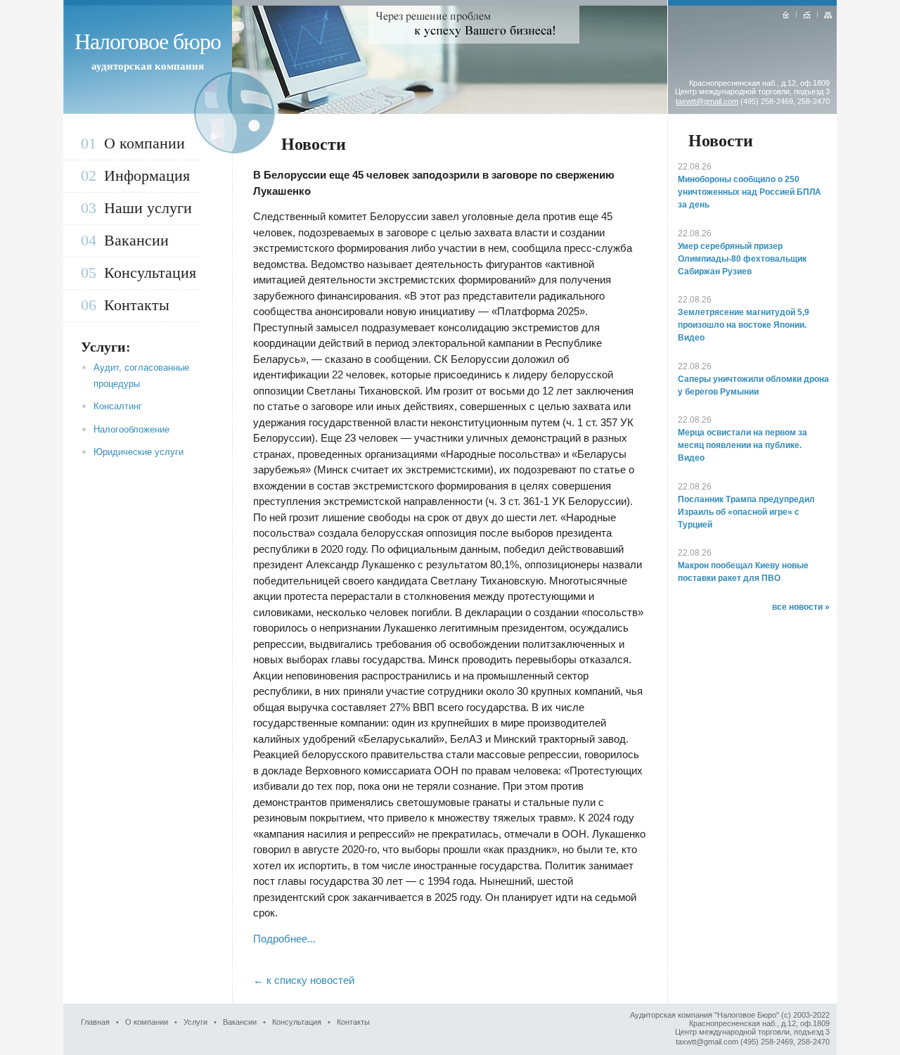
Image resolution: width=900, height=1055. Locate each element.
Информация (147, 175)
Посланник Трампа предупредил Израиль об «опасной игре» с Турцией (746, 512)
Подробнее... (284, 939)
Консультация (150, 272)
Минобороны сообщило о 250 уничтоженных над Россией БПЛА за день (749, 192)
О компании (144, 143)
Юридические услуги (139, 452)
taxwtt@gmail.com (707, 101)
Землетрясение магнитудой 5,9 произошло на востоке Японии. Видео (743, 325)
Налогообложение (131, 429)
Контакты (136, 305)
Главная (95, 1022)
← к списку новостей (303, 980)
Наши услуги (148, 208)
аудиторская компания (147, 66)
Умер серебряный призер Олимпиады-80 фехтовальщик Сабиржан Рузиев (742, 258)
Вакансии (136, 240)
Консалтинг (118, 406)
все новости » (801, 607)
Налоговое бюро (148, 41)
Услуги (195, 1022)
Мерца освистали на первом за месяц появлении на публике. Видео (742, 445)
